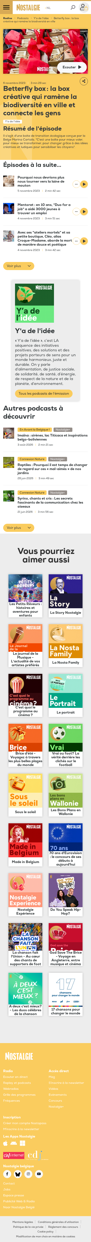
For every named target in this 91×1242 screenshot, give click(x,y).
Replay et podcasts (17, 1083)
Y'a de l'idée (41, 18)
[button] (18, 266)
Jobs (6, 1189)
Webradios (11, 1089)
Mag (52, 1077)
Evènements (58, 1095)
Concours (55, 1101)
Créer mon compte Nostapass (24, 1123)
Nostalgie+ (56, 1106)
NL (48, 8)
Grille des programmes (19, 1095)
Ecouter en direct (15, 1077)
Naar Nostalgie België (18, 1207)
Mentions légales (22, 1222)
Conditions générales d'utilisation (58, 1222)
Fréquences (11, 1101)
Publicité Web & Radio (19, 1201)
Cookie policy (45, 1231)
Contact (9, 1183)
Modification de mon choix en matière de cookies (45, 1236)
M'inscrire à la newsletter (21, 1129)
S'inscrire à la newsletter (66, 1083)
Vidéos (53, 1089)
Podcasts (23, 18)
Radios (7, 18)
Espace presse (13, 1195)
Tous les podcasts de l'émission (44, 393)
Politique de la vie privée (28, 1227)
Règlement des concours (63, 1227)
